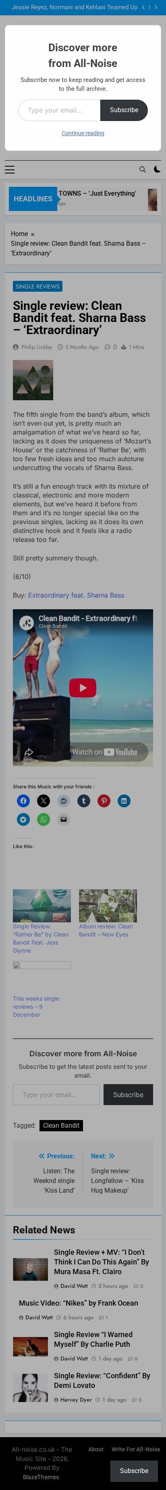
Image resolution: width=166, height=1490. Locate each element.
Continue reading (83, 133)
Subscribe (124, 110)
